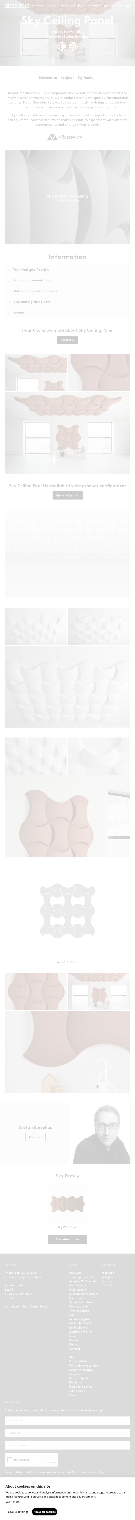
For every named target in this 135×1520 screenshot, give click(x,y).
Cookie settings (18, 1511)
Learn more (12, 1501)
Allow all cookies (45, 1511)
